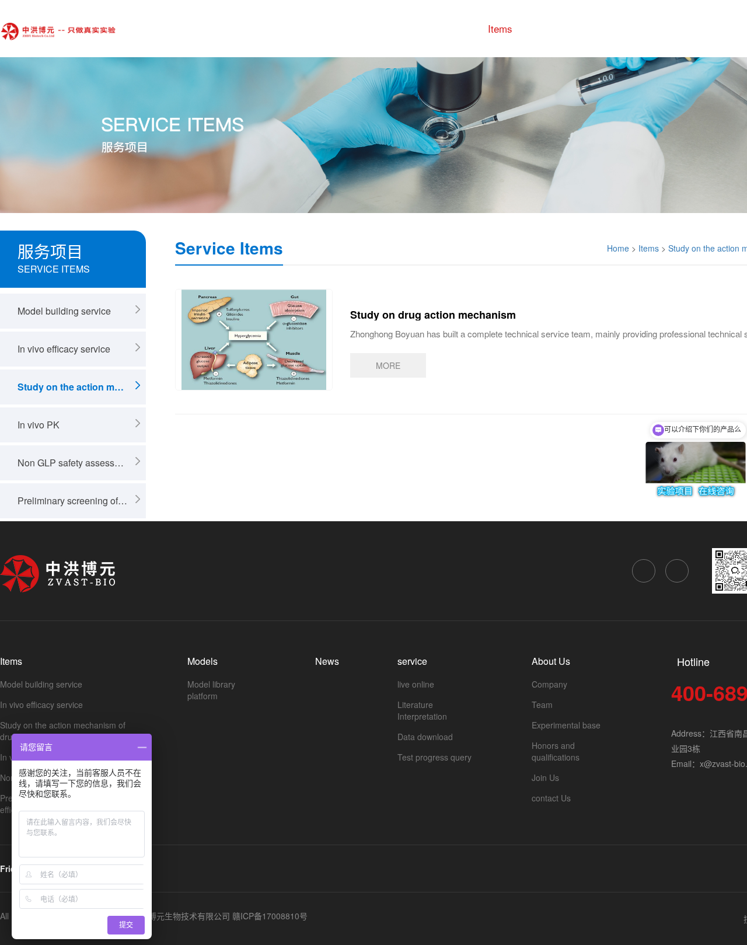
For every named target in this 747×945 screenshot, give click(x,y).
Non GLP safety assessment (76, 462)
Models (554, 28)
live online (415, 684)
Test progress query (434, 757)
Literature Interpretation (422, 710)
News (607, 28)
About (717, 28)
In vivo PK (39, 424)
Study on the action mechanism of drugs (82, 386)
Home (449, 28)
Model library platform (211, 690)
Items (500, 28)
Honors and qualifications (556, 751)
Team (542, 704)
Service (662, 28)
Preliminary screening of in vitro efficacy (82, 500)
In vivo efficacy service (64, 348)
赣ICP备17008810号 (270, 916)
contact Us (551, 798)
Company (549, 684)
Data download (425, 736)
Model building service (64, 311)
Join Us (545, 777)
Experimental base (566, 725)
